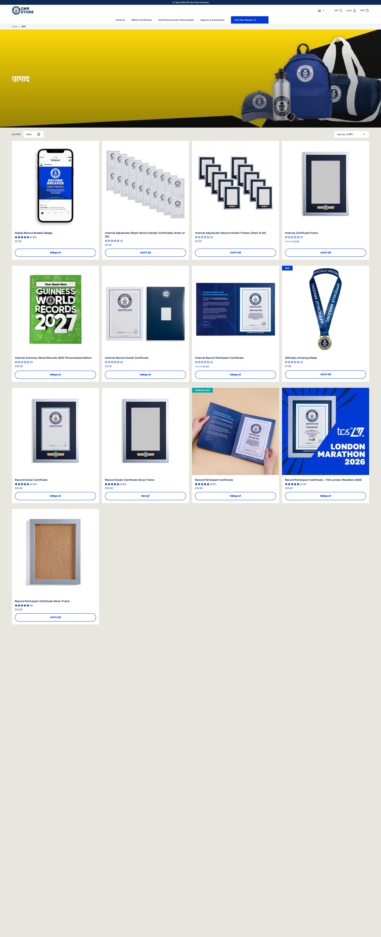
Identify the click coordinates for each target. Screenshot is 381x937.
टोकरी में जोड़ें (145, 252)
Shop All (120, 19)
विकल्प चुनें (145, 496)
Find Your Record (244, 19)
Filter (29, 134)
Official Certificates (141, 19)
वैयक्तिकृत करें (55, 252)
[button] (321, 10)
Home (14, 26)
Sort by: (341, 134)
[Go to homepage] (22, 10)
